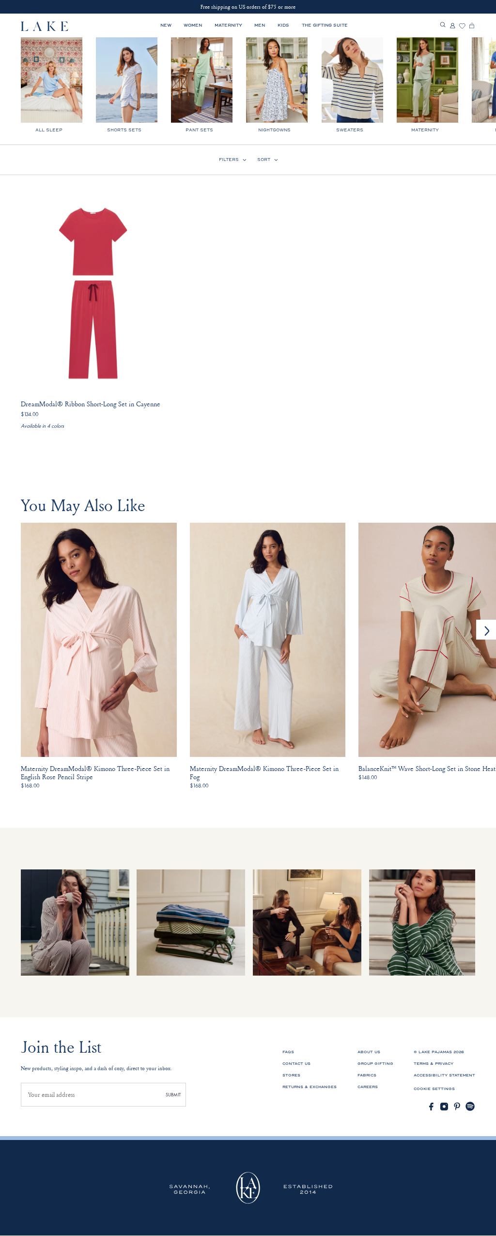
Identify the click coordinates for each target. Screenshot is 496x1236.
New (165, 25)
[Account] (452, 26)
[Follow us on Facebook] (431, 1106)
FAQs (288, 1052)
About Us (368, 1052)
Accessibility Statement (444, 1075)
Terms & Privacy (433, 1063)
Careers (367, 1087)
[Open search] (442, 25)
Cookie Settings (434, 1089)
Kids (283, 25)
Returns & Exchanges (309, 1087)
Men (259, 25)
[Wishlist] (462, 26)
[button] (486, 630)
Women (193, 25)
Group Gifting (375, 1063)
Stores (291, 1075)
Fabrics (366, 1075)
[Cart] (471, 26)
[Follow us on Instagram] (444, 1106)
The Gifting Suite (325, 25)
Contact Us (296, 1063)
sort (263, 159)
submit (173, 1095)
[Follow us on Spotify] (470, 1106)
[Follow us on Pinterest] (457, 1106)
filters (229, 159)
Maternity (228, 25)
